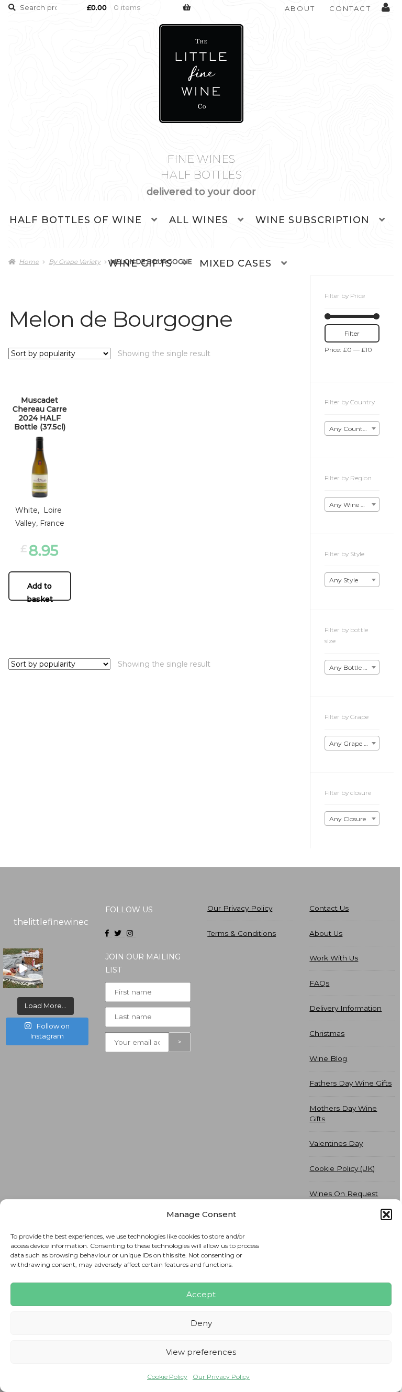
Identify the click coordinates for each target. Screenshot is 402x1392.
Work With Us (333, 958)
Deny (201, 1323)
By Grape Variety (74, 262)
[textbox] (352, 429)
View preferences (201, 1352)
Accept (201, 1294)
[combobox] (352, 428)
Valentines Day (336, 1143)
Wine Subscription (312, 220)
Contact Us (329, 908)
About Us (325, 933)
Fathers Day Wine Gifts (350, 1083)
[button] (386, 1214)
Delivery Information (345, 1008)
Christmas (326, 1033)
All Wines (198, 220)
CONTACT (350, 8)
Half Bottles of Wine (75, 220)
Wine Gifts (140, 263)
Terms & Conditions (241, 933)
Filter (352, 333)
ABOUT (300, 8)
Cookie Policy (167, 1376)
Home (29, 262)
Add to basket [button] (40, 591)
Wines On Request (343, 1193)
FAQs (319, 983)
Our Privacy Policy (221, 1376)
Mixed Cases (235, 263)
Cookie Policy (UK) (342, 1168)
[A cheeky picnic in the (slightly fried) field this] (23, 968)
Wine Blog (328, 1058)
